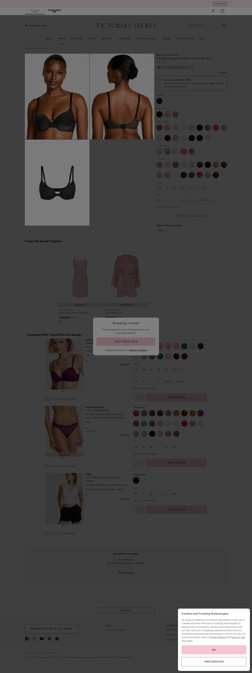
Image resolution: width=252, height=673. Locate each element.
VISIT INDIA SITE (126, 341)
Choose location (138, 350)
